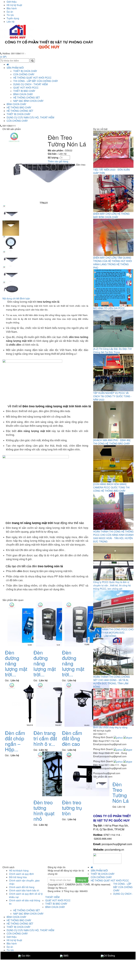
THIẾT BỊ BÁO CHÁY (24, 91)
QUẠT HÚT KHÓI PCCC (25, 87)
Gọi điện (25, 955)
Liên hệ (10, 21)
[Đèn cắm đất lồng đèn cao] (87, 704)
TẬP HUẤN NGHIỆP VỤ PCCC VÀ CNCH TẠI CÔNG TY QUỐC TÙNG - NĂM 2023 (112, 396)
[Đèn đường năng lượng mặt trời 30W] (58, 623)
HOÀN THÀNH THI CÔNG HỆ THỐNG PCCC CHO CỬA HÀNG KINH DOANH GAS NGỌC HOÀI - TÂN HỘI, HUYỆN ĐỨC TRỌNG (113, 536)
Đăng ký (81, 880)
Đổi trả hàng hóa (18, 877)
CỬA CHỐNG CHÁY (17, 120)
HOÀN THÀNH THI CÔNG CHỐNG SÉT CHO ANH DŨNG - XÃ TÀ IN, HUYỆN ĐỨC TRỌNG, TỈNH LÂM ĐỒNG (111, 681)
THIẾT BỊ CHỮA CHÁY (25, 71)
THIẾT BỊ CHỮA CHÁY (18, 114)
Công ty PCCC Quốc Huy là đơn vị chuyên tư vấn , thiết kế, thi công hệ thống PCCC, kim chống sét (112, 585)
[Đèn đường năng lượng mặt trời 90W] (87, 623)
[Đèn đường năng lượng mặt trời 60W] (30, 623)
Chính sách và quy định (21, 873)
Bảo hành (12, 8)
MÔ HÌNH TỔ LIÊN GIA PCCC (109, 308)
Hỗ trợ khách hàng (19, 870)
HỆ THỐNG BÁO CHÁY (19, 107)
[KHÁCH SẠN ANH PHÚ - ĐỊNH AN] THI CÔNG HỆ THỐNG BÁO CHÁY (111, 441)
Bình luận (25, 298)
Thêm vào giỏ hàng (58, 161)
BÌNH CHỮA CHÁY (16, 104)
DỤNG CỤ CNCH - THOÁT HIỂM (30, 84)
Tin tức (10, 15)
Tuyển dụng (13, 18)
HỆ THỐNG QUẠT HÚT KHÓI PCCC (32, 77)
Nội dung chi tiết (10, 298)
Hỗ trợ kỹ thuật (14, 5)
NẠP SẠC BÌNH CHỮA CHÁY (28, 100)
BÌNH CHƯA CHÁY (23, 94)
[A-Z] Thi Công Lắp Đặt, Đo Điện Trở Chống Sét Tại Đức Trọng (112, 350)
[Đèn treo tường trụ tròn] (87, 773)
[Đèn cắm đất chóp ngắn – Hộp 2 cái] (30, 704)
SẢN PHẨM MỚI (15, 67)
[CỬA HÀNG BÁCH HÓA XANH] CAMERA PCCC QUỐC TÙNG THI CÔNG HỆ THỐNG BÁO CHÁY (111, 487)
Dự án (10, 11)
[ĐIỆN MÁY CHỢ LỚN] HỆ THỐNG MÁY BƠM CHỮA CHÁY (111, 215)
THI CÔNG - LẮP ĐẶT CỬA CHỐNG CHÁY (35, 81)
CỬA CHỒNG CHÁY (23, 74)
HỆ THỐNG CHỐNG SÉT (20, 110)
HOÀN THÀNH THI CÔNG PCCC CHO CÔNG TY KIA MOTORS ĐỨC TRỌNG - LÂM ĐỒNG (113, 633)
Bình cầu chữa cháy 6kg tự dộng (110, 727)
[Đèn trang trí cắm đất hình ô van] (58, 704)
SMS (65, 955)
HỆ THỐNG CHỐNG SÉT (26, 97)
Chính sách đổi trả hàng (21, 887)
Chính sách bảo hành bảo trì (24, 890)
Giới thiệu (12, 1)
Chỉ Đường (109, 955)
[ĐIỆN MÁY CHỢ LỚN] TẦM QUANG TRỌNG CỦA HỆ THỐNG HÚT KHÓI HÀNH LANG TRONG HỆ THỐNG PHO (112, 262)
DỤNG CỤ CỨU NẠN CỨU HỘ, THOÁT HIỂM (30, 117)
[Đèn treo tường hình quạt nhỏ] (58, 773)
